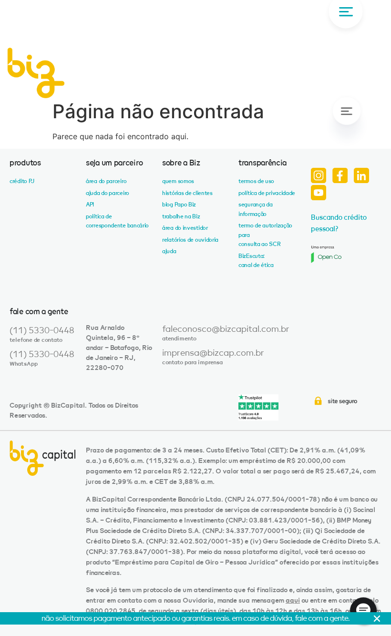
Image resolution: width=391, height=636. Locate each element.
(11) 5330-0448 (42, 330)
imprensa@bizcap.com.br (213, 353)
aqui (293, 600)
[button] (345, 124)
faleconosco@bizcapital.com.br (225, 329)
